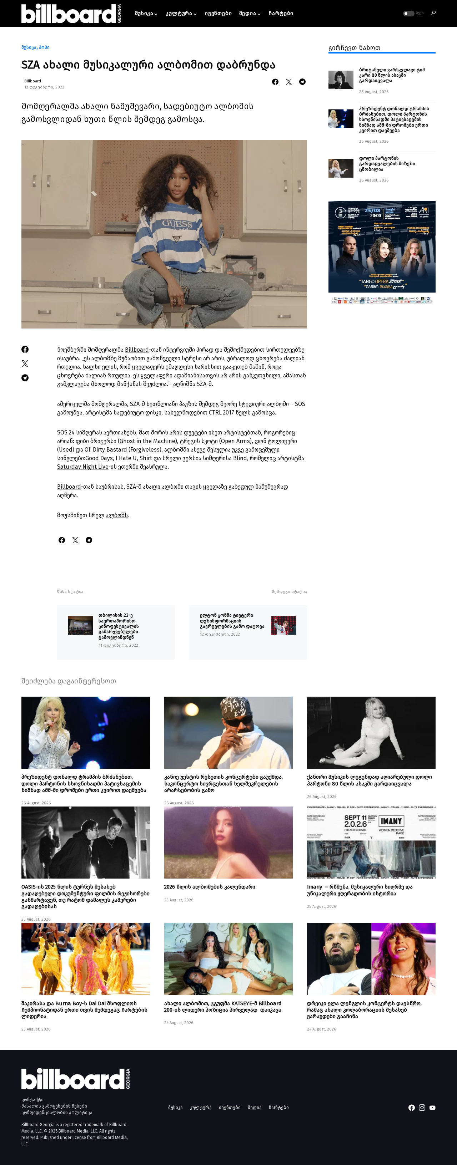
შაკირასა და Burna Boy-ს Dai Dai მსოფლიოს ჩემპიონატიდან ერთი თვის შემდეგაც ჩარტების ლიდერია (84, 1009)
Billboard (32, 81)
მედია (255, 1107)
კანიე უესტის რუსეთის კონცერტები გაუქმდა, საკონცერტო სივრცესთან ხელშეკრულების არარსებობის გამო (223, 783)
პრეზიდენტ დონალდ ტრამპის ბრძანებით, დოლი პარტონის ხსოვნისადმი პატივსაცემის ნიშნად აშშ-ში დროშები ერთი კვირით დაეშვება (394, 119)
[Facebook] (411, 1107)
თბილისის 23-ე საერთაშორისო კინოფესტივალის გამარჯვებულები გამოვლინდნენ (119, 626)
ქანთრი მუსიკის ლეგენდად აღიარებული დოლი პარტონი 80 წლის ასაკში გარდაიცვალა (369, 780)
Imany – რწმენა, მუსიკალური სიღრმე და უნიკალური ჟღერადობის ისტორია (360, 890)
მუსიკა (28, 47)
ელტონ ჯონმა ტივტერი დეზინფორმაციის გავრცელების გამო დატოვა (232, 620)
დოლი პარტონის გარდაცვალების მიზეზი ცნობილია (387, 164)
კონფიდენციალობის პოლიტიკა (56, 1112)
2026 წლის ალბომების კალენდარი (209, 887)
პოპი (44, 47)
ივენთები (230, 1107)
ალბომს (117, 515)
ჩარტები (279, 1107)
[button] (413, 13)
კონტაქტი (32, 1099)
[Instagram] (422, 1107)
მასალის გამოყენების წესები (54, 1106)
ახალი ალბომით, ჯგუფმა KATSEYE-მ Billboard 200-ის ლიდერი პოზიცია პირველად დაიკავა (223, 1006)
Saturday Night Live (83, 466)
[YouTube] (432, 1107)
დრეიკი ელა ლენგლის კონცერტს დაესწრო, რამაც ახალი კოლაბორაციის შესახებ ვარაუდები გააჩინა (364, 1009)
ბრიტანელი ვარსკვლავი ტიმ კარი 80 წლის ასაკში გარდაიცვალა (392, 75)
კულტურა (201, 1107)
